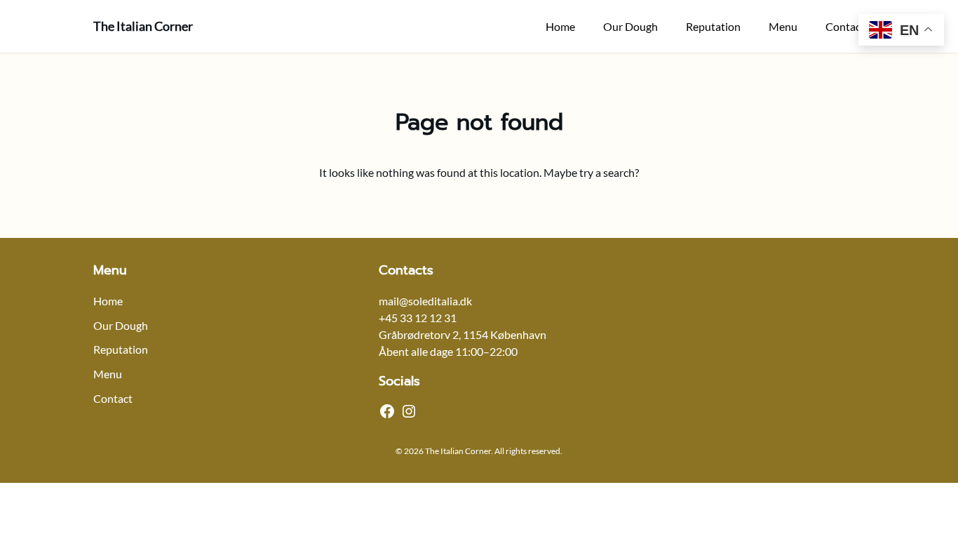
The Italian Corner (143, 26)
